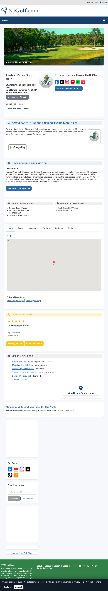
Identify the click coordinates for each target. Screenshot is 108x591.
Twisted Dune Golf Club (22, 372)
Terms (65, 566)
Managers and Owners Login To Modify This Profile (31, 407)
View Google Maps (15, 300)
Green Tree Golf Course (22, 361)
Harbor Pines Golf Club (22, 553)
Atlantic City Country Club (23, 368)
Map (11, 228)
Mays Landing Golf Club (22, 365)
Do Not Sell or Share (45, 568)
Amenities (33, 228)
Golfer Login (93, 2)
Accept (18, 587)
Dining (71, 228)
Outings (46, 228)
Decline (7, 587)
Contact (48, 566)
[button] (54, 263)
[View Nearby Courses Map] (81, 391)
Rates (20, 228)
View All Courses (19, 379)
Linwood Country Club (21, 376)
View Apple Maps (33, 300)
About (39, 566)
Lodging (59, 228)
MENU (5, 20)
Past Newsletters (29, 498)
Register (105, 2)
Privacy (57, 566)
